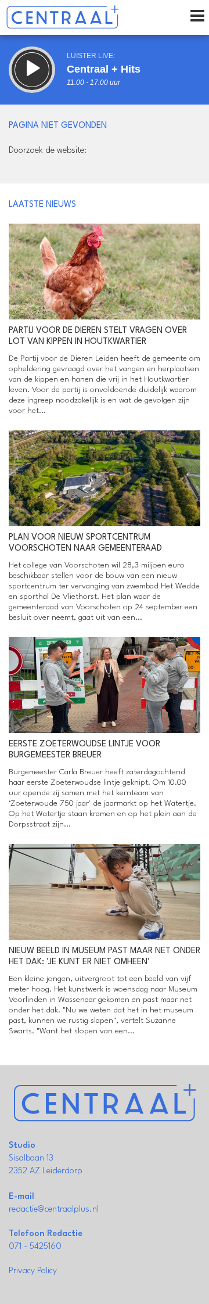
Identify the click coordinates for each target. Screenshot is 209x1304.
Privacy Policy (33, 1271)
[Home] (62, 17)
